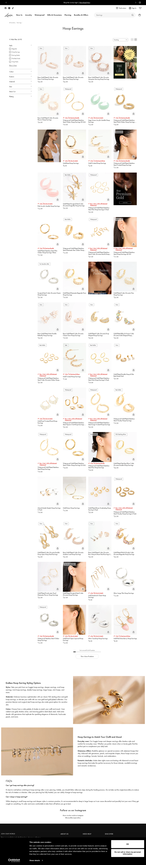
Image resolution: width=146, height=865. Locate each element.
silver (26, 711)
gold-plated (52, 699)
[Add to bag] (57, 73)
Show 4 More (13, 65)
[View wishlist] (140, 8)
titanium (15, 702)
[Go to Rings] (132, 15)
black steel (52, 711)
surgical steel (25, 702)
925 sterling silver (54, 697)
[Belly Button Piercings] (99, 277)
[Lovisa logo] (9, 15)
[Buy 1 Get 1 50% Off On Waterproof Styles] (49, 145)
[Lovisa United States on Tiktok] (13, 8)
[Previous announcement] (7, 2)
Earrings (19, 23)
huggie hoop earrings (36, 687)
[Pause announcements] (139, 2)
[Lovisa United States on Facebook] (5, 8)
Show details (34, 860)
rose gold (14, 711)
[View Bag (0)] (138, 15)
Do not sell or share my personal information (127, 853)
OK (127, 844)
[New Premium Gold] (125, 188)
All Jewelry (12, 23)
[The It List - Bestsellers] (125, 61)
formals (94, 756)
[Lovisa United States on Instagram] (9, 8)
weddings (87, 756)
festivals (100, 756)
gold (40, 711)
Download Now (81, 3)
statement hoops (129, 751)
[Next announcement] (135, 2)
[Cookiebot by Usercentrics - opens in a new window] (14, 860)
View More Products (87, 656)
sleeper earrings (50, 687)
